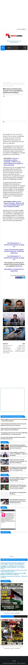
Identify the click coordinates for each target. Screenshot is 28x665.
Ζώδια (14, 529)
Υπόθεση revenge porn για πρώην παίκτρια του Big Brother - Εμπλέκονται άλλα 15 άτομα (13, 573)
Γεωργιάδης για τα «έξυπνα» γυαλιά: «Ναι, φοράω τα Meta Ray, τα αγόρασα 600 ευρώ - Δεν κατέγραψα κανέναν (14, 433)
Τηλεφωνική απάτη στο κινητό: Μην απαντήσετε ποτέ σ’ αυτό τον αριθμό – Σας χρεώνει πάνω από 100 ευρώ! (13, 336)
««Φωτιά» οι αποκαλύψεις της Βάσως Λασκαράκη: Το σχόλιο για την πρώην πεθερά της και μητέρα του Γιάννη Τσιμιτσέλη (13, 162)
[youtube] (21, 29)
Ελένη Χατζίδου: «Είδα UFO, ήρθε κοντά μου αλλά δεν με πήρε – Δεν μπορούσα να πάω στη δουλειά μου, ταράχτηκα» (18, 486)
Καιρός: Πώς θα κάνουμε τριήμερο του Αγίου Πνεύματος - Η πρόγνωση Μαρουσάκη (14, 251)
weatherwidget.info (14, 42)
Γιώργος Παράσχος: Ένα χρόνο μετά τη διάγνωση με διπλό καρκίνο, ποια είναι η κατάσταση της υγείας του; (18, 501)
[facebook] (17, 29)
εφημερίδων (12, 613)
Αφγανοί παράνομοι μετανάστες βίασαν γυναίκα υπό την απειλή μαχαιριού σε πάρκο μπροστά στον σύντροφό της (14, 308)
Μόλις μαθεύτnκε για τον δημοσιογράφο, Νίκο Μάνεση (18, 493)
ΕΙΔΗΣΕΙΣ (8, 82)
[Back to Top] (15, 661)
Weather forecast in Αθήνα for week (14, 41)
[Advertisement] (14, 14)
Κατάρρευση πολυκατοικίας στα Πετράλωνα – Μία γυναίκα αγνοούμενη (14, 576)
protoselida (17, 613)
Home (4, 82)
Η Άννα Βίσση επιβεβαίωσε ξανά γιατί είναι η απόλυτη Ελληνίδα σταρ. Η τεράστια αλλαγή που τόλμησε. (18, 479)
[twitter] (19, 29)
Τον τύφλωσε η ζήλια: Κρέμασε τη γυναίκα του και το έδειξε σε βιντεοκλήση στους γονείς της (13, 438)
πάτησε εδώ (18, 266)
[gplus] (25, 29)
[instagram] (23, 29)
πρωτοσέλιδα (7, 613)
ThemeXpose (22, 663)
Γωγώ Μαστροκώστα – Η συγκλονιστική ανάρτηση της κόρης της (14, 244)
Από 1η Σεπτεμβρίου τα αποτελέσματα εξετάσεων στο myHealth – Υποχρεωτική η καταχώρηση (14, 323)
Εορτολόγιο (11, 556)
